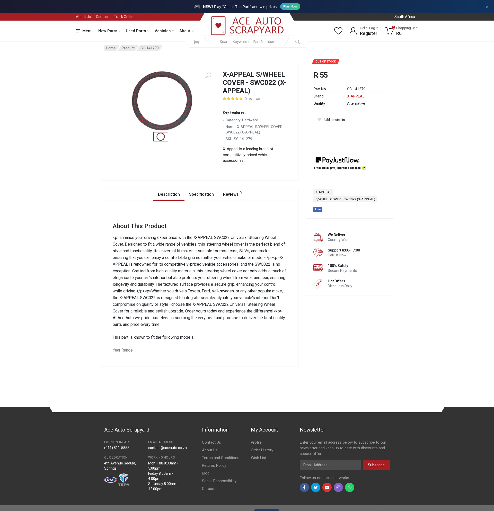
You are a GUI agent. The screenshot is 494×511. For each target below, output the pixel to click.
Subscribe (376, 465)
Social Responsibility (219, 481)
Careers (208, 488)
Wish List (258, 457)
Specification (201, 194)
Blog (205, 473)
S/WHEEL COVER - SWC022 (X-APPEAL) (345, 199)
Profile (256, 442)
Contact (102, 17)
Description (169, 194)
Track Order (123, 17)
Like (318, 209)
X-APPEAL (355, 96)
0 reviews (252, 99)
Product (128, 48)
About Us (83, 17)
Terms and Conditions (220, 457)
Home (111, 48)
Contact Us (211, 442)
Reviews (232, 194)
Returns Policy (214, 465)
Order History (262, 450)
